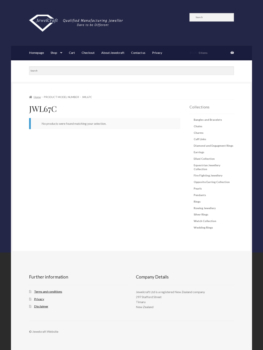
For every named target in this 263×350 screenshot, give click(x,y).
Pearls (198, 188)
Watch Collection (205, 221)
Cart (72, 52)
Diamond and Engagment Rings (213, 145)
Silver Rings (201, 214)
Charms (199, 132)
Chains (198, 126)
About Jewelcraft (112, 52)
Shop (54, 52)
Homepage (36, 52)
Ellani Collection (204, 158)
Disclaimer (41, 306)
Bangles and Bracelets (208, 119)
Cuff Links (200, 139)
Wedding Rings (203, 227)
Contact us (138, 52)
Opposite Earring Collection (212, 182)
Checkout (88, 52)
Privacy (157, 52)
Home (37, 97)
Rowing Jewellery (205, 208)
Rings (197, 201)
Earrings (199, 152)
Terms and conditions (48, 291)
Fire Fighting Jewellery (208, 175)
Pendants (200, 195)
